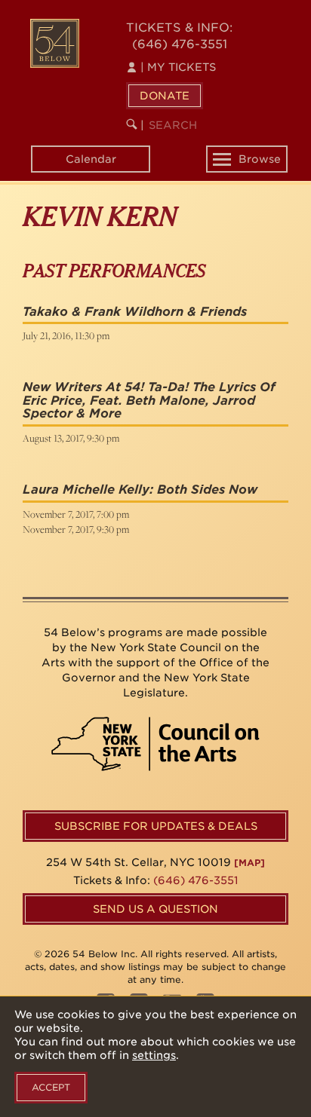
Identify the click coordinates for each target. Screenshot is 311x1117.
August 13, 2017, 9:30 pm (71, 438)
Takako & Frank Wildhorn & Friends (135, 311)
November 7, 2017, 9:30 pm (76, 529)
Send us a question (155, 909)
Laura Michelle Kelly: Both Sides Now (140, 489)
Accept (51, 1087)
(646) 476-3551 (179, 44)
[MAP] (249, 862)
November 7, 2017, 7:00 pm (76, 514)
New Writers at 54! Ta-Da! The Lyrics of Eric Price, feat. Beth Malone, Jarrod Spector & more (149, 400)
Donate (164, 96)
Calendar (91, 159)
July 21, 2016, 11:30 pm (66, 335)
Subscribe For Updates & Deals (155, 826)
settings (154, 1055)
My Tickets (178, 67)
